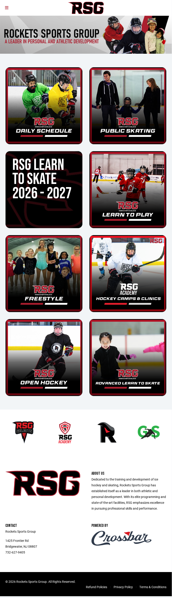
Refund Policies (96, 587)
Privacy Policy (123, 587)
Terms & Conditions (152, 587)
